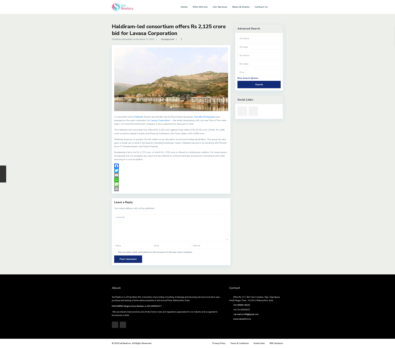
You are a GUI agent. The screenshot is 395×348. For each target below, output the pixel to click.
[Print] (171, 189)
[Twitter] (171, 170)
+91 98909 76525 (241, 305)
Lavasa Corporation (160, 120)
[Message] (171, 184)
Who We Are (200, 7)
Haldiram (138, 116)
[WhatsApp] (171, 179)
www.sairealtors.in (242, 319)
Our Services (220, 7)
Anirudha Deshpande (204, 116)
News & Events (241, 7)
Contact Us (261, 7)
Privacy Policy (218, 343)
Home (184, 7)
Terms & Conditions (239, 343)
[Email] (171, 175)
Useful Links (259, 343)
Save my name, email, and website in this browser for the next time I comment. (155, 252)
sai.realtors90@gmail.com (245, 314)
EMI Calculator (276, 343)
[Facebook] (171, 166)
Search (259, 84)
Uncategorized (167, 39)
